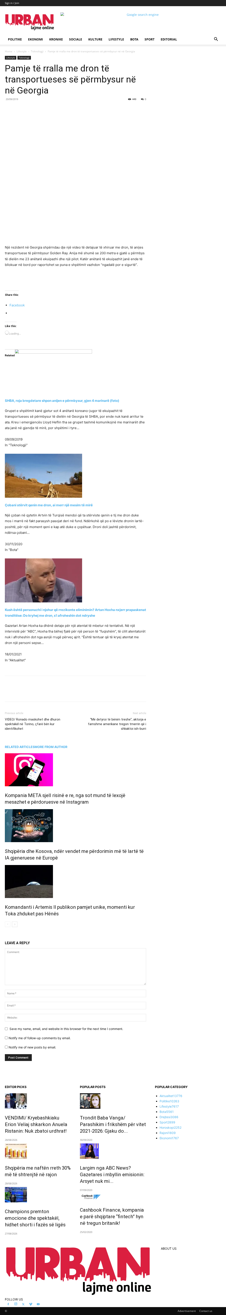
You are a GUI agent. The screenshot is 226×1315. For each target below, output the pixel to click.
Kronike (56, 39)
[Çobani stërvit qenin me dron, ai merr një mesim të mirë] (75, 476)
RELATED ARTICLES (20, 747)
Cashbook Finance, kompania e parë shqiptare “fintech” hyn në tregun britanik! (112, 1216)
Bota (134, 39)
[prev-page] (7, 924)
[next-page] (14, 924)
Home (8, 51)
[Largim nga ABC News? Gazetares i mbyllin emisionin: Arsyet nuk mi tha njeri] (113, 1151)
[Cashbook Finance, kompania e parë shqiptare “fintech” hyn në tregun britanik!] (113, 1197)
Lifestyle (116, 39)
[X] (45, 109)
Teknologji (37, 51)
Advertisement (187, 1311)
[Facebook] (35, 109)
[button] (216, 40)
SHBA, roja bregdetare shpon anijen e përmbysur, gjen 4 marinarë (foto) (62, 401)
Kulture (95, 39)
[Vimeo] (30, 1304)
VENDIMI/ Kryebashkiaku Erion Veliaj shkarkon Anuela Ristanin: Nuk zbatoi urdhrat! (36, 1124)
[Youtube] (38, 1304)
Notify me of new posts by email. (32, 1047)
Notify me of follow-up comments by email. (40, 1038)
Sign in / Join (12, 3)
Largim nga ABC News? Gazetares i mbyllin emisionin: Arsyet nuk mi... (112, 1174)
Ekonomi (35, 39)
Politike (15, 39)
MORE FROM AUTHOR (51, 747)
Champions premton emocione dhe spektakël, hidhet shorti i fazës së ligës (35, 1218)
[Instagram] (15, 1304)
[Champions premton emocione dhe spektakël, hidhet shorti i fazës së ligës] (38, 1194)
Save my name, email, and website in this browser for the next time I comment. (66, 1029)
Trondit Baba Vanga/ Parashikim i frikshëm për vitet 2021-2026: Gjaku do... (113, 1124)
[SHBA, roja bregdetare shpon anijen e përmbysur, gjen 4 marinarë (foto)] (75, 371)
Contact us (205, 1311)
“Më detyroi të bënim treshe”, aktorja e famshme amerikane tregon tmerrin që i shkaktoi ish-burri (117, 724)
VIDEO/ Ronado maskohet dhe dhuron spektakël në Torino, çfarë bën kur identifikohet (32, 724)
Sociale (75, 39)
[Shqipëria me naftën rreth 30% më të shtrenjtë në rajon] (38, 1151)
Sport (149, 39)
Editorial (169, 39)
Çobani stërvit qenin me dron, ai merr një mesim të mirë (49, 505)
